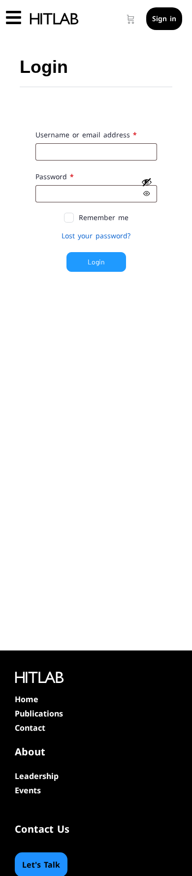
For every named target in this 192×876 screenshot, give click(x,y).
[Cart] (130, 18)
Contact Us (42, 829)
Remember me (103, 217)
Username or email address (96, 134)
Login (96, 262)
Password (69, 176)
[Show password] (146, 187)
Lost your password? (96, 235)
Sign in (164, 18)
